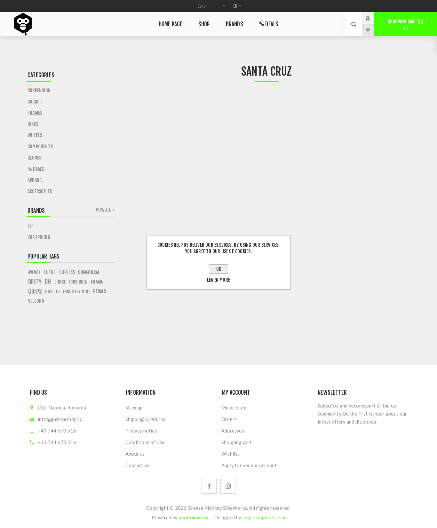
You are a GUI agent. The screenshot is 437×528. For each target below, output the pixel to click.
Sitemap (134, 407)
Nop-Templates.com (263, 517)
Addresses (232, 430)
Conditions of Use (144, 442)
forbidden (78, 282)
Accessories (40, 191)
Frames (35, 113)
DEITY (35, 282)
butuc (50, 272)
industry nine (76, 291)
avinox (34, 272)
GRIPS (35, 291)
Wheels (35, 135)
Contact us (137, 465)
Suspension (39, 90)
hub (49, 291)
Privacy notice (141, 430)
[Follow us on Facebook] (209, 486)
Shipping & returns (145, 419)
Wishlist (230, 454)
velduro (36, 301)
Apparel (35, 180)
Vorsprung (39, 237)
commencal (88, 272)
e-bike (60, 282)
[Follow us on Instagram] (227, 486)
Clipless (67, 272)
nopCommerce (194, 517)
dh (48, 282)
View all (103, 210)
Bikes (33, 124)
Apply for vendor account (249, 465)
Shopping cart (404, 25)
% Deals (36, 169)
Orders (229, 419)
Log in (372, 18)
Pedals (99, 291)
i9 (58, 291)
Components (40, 147)
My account (234, 407)
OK (218, 269)
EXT (31, 226)
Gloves (34, 158)
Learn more (218, 280)
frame (97, 282)
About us (135, 454)
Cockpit (35, 102)
